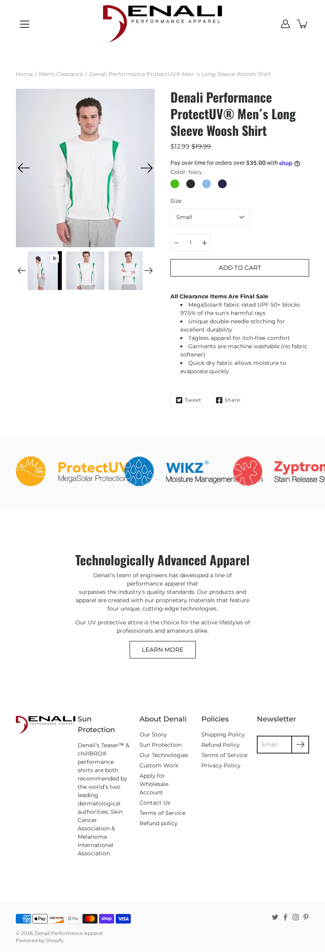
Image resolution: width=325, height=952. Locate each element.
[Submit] (300, 745)
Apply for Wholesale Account (154, 784)
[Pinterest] (306, 917)
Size (176, 200)
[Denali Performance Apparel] (162, 24)
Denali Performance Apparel (69, 933)
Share (232, 400)
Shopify (55, 940)
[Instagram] (295, 917)
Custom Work (159, 765)
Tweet (193, 400)
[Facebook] (285, 917)
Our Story (153, 734)
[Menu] (24, 24)
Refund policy (159, 823)
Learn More (163, 649)
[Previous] (24, 168)
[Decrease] (176, 242)
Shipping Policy (223, 734)
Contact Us (155, 802)
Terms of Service (162, 813)
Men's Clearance (61, 74)
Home (24, 74)
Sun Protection (161, 744)
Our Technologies (164, 755)
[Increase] (204, 242)
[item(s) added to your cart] (302, 23)
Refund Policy (220, 744)
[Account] (285, 23)
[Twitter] (275, 917)
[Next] (147, 168)
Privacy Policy (221, 765)
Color (186, 172)
